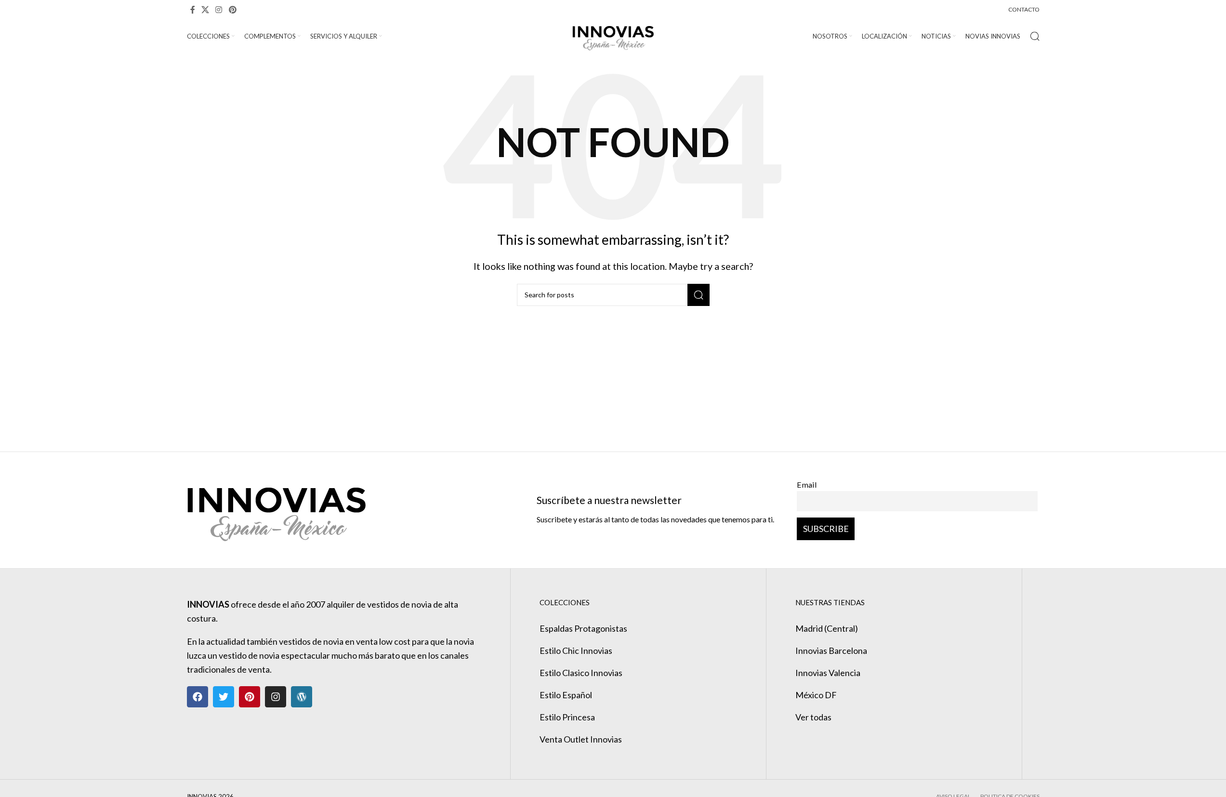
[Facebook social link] (192, 9)
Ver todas (813, 717)
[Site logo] (613, 35)
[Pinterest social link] (232, 9)
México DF (816, 695)
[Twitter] (223, 696)
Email (807, 484)
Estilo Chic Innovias (576, 650)
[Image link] (276, 509)
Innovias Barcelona (831, 650)
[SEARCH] (698, 295)
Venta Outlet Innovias (581, 739)
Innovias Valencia (827, 672)
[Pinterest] (249, 696)
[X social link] (205, 9)
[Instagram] (275, 696)
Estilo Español (566, 695)
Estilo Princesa (567, 717)
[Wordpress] (301, 696)
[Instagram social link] (218, 9)
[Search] (1034, 36)
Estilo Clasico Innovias (581, 672)
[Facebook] (197, 696)
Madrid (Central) (826, 628)
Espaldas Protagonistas (583, 628)
